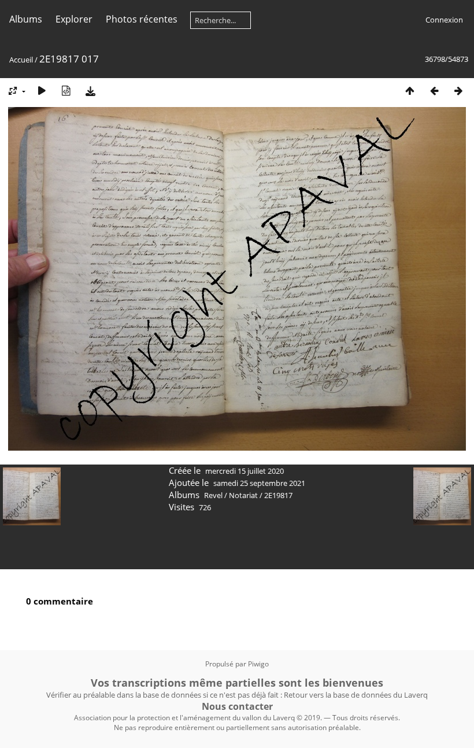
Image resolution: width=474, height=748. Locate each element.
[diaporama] (41, 90)
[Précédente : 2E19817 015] (434, 90)
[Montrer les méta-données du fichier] (66, 90)
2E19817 (278, 495)
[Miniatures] (410, 90)
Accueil (21, 59)
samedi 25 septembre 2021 (259, 483)
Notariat (243, 495)
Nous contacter (237, 706)
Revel (213, 495)
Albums (25, 19)
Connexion (444, 19)
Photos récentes (141, 19)
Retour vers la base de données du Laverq (356, 695)
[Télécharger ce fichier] (90, 90)
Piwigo (258, 664)
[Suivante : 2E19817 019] (458, 90)
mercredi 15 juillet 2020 (244, 471)
